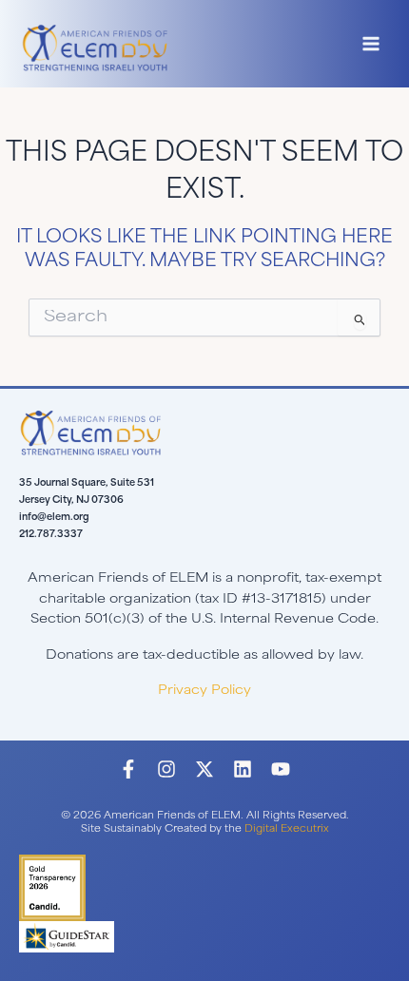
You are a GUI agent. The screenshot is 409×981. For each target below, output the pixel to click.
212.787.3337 (51, 534)
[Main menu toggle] (371, 44)
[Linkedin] (242, 769)
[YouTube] (280, 769)
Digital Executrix (286, 829)
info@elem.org (54, 517)
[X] (204, 769)
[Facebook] (128, 769)
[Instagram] (166, 769)
